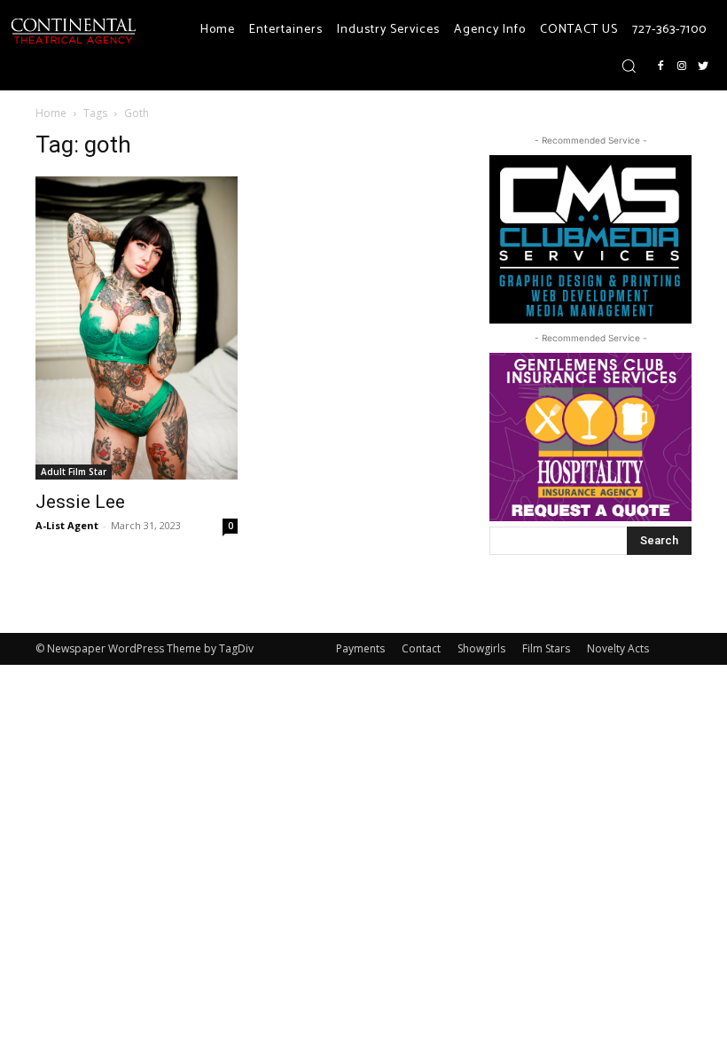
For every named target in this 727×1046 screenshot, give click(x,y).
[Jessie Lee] (136, 328)
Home (50, 113)
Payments (360, 648)
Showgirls (481, 648)
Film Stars (546, 648)
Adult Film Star (73, 471)
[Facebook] (660, 66)
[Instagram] (681, 66)
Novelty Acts (618, 648)
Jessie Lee (80, 501)
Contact (421, 648)
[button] (629, 66)
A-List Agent (66, 525)
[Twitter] (703, 66)
